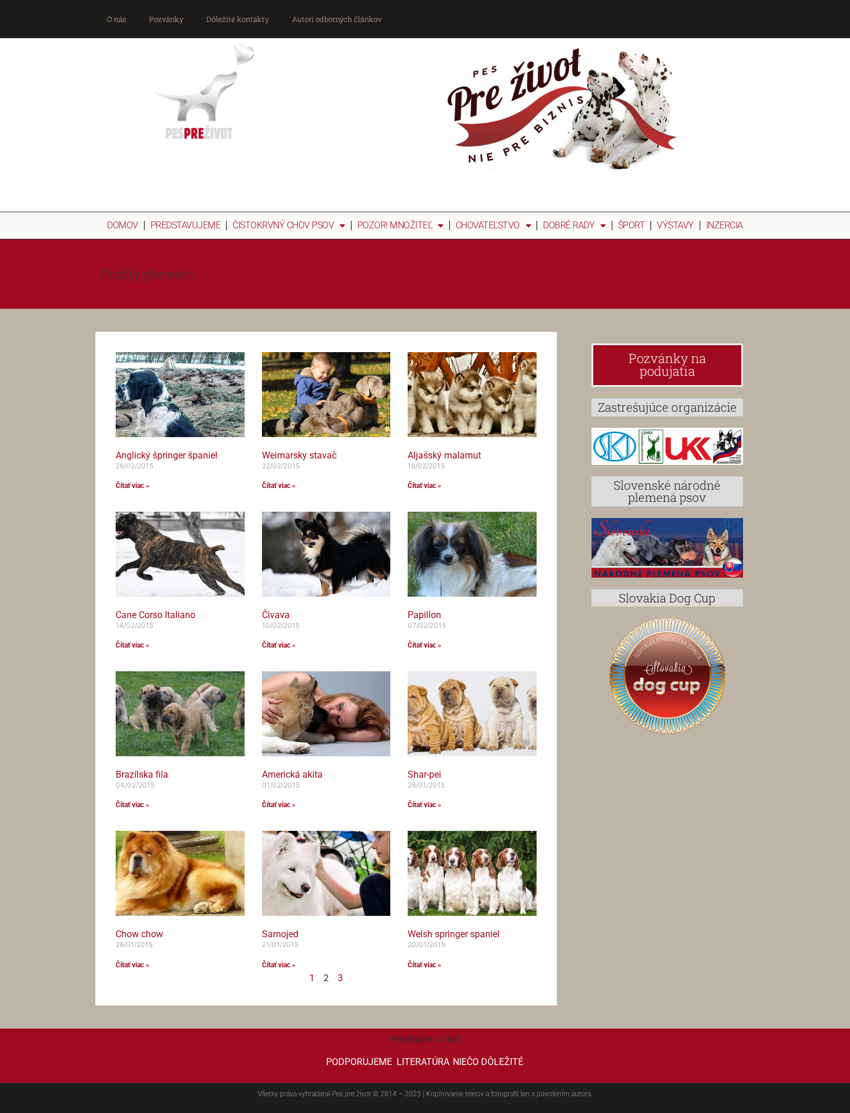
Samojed (280, 934)
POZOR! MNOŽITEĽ (395, 225)
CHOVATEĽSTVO (488, 225)
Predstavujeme (185, 225)
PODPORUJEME (359, 1061)
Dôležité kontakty (237, 19)
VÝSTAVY (675, 225)
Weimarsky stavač (299, 455)
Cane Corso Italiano (155, 614)
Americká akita (292, 774)
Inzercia (724, 225)
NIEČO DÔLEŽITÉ (488, 1061)
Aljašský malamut (444, 455)
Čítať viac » (132, 486)
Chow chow (139, 934)
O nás (116, 19)
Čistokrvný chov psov (283, 225)
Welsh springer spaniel (454, 934)
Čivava (276, 614)
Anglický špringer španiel (166, 455)
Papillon (424, 614)
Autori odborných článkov (337, 19)
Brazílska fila (142, 774)
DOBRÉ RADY (568, 225)
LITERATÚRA (423, 1061)
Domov (122, 225)
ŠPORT (631, 225)
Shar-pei (424, 774)
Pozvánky (166, 19)
